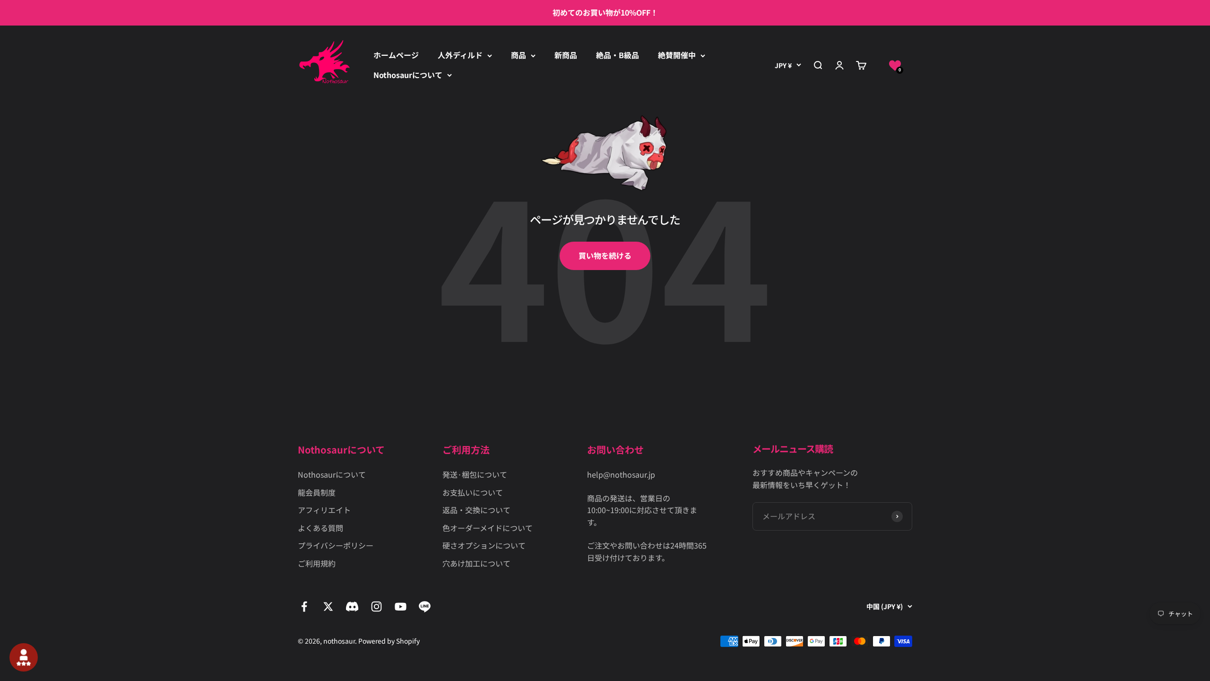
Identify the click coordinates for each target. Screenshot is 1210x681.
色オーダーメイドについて (487, 527)
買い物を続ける (605, 255)
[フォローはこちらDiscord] (352, 606)
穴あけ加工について (476, 563)
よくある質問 (320, 527)
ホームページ (396, 55)
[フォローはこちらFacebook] (304, 606)
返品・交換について (476, 509)
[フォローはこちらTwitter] (328, 606)
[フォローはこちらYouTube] (400, 606)
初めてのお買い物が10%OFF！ (605, 12)
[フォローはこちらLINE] (424, 606)
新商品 (565, 55)
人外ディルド (460, 55)
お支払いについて (472, 492)
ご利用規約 (317, 563)
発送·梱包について (474, 474)
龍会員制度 (317, 492)
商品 (518, 55)
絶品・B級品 (617, 55)
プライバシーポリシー (335, 545)
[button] (895, 65)
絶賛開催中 (677, 55)
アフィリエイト (324, 509)
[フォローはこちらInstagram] (376, 606)
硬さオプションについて (484, 545)
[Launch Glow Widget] (23, 657)
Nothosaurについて (407, 74)
